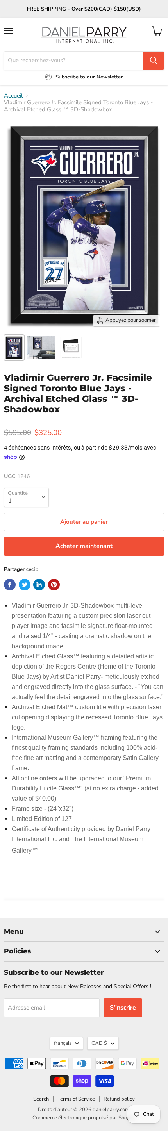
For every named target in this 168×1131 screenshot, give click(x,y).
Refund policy (119, 1098)
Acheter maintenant (84, 546)
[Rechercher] (153, 61)
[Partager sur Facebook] (10, 584)
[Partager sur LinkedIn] (39, 584)
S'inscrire (123, 1007)
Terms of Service (76, 1098)
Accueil (13, 96)
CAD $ (99, 1043)
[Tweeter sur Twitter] (24, 584)
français (62, 1043)
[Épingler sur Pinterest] (54, 584)
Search (41, 1098)
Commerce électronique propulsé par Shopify (84, 1117)
